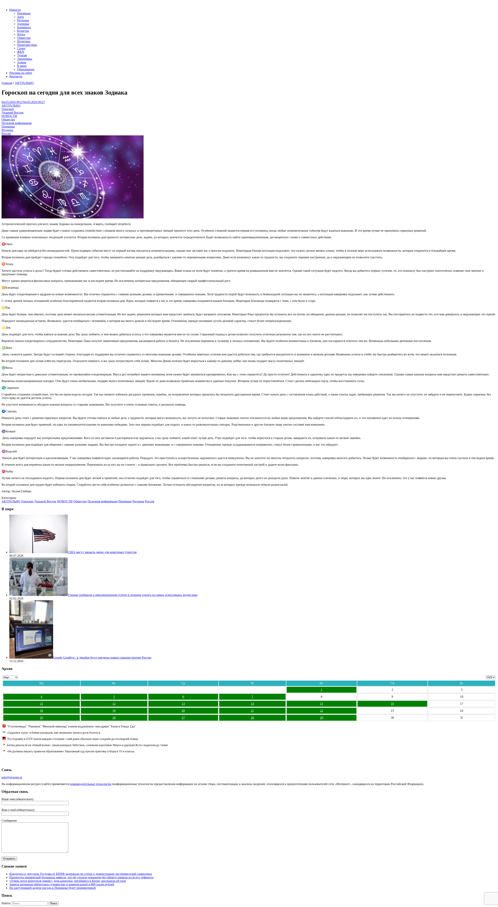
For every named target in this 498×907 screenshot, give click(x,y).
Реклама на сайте (20, 72)
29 (321, 717)
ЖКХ (20, 51)
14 (252, 703)
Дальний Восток (13, 112)
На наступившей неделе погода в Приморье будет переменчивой (52, 887)
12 (114, 703)
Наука (21, 34)
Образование (25, 69)
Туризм (22, 55)
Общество (24, 37)
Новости (15, 9)
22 (321, 710)
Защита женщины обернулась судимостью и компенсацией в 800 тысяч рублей (61, 884)
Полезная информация (17, 123)
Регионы (23, 20)
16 (392, 703)
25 (41, 717)
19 (114, 710)
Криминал (24, 27)
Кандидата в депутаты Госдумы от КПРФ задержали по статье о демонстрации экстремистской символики (80, 873)
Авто (20, 16)
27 (183, 717)
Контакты (15, 76)
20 (183, 710)
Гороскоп (8, 109)
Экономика (24, 58)
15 (321, 703)
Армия (21, 62)
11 (41, 703)
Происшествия (27, 44)
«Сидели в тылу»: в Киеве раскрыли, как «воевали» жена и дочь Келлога (53, 732)
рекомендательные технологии (90, 784)
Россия (6, 133)
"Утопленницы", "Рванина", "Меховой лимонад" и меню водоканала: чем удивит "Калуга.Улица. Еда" (71, 726)
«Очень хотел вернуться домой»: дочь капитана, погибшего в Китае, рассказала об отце (67, 880)
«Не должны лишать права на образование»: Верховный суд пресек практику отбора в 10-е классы (70, 751)
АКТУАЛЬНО (24, 83)
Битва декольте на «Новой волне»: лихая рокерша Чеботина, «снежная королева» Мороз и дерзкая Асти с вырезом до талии (87, 745)
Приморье (24, 13)
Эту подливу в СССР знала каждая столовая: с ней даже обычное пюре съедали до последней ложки (72, 738)
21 (252, 710)
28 (252, 717)
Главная (7, 83)
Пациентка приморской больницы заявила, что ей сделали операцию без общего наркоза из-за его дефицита (81, 877)
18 (41, 710)
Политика (23, 41)
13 (183, 703)
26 (114, 717)
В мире (22, 65)
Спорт (21, 48)
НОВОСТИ (9, 116)
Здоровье (23, 23)
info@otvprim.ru (12, 777)
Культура (23, 30)
